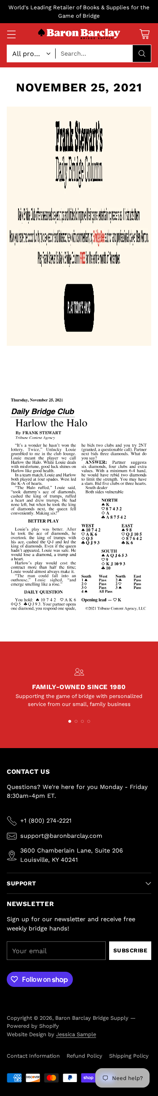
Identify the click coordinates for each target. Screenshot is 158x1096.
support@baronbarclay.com (61, 835)
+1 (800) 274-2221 (46, 820)
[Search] (142, 53)
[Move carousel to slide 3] (82, 721)
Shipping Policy (129, 1056)
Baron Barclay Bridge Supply (92, 1018)
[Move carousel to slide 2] (76, 721)
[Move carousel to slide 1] (69, 721)
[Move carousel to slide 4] (88, 721)
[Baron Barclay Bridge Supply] (79, 34)
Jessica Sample (76, 1034)
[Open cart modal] (144, 34)
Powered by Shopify (33, 1026)
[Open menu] (11, 34)
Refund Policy (84, 1056)
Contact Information (33, 1056)
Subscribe (130, 950)
